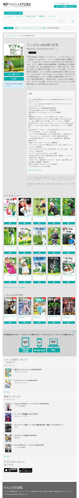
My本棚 (62, 3)
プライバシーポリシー (25, 491)
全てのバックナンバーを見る (15, 287)
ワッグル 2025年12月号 (10, 275)
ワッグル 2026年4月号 (24, 246)
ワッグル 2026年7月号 (53, 216)
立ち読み (14, 79)
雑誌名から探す (31, 16)
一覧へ (7, 392)
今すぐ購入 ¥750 (13, 74)
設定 (68, 3)
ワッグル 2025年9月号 (53, 275)
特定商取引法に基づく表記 (39, 491)
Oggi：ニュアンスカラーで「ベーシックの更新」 (31, 28)
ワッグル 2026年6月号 (68, 216)
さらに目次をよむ (36, 170)
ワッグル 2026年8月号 (39, 216)
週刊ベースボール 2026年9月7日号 (24, 317)
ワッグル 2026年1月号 (68, 246)
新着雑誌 (42, 16)
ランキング (19, 16)
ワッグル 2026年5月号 (10, 246)
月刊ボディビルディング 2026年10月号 (68, 317)
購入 (10, 223)
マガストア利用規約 (9, 491)
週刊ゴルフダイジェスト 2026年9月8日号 (39, 317)
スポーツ (30, 88)
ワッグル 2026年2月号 (53, 246)
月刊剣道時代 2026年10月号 (54, 317)
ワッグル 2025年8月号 (68, 275)
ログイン (57, 3)
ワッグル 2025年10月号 (39, 275)
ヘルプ (74, 3)
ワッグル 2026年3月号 (39, 246)
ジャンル (8, 16)
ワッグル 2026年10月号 (10, 216)
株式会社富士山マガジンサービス (63, 491)
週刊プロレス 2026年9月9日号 (10, 317)
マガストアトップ (11, 35)
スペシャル (51, 16)
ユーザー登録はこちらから (66, 6)
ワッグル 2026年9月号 (24, 216)
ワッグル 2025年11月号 (24, 275)
